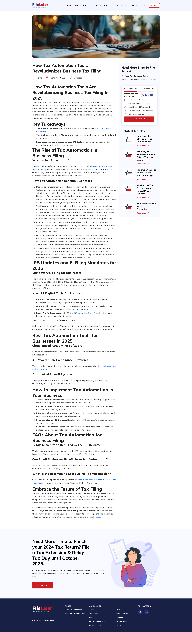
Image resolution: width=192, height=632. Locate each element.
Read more (141, 145)
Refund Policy (121, 621)
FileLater (97, 517)
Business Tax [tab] (148, 88)
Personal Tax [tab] (130, 88)
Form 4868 (149, 95)
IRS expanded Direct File (85, 313)
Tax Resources (122, 613)
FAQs (118, 610)
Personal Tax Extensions (84, 5)
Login (155, 5)
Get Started (139, 119)
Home (69, 5)
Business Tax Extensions (105, 5)
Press (91, 617)
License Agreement (97, 621)
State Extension (122, 5)
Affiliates (119, 617)
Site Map (119, 625)
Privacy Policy (95, 625)
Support (135, 5)
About (143, 5)
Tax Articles (94, 613)
